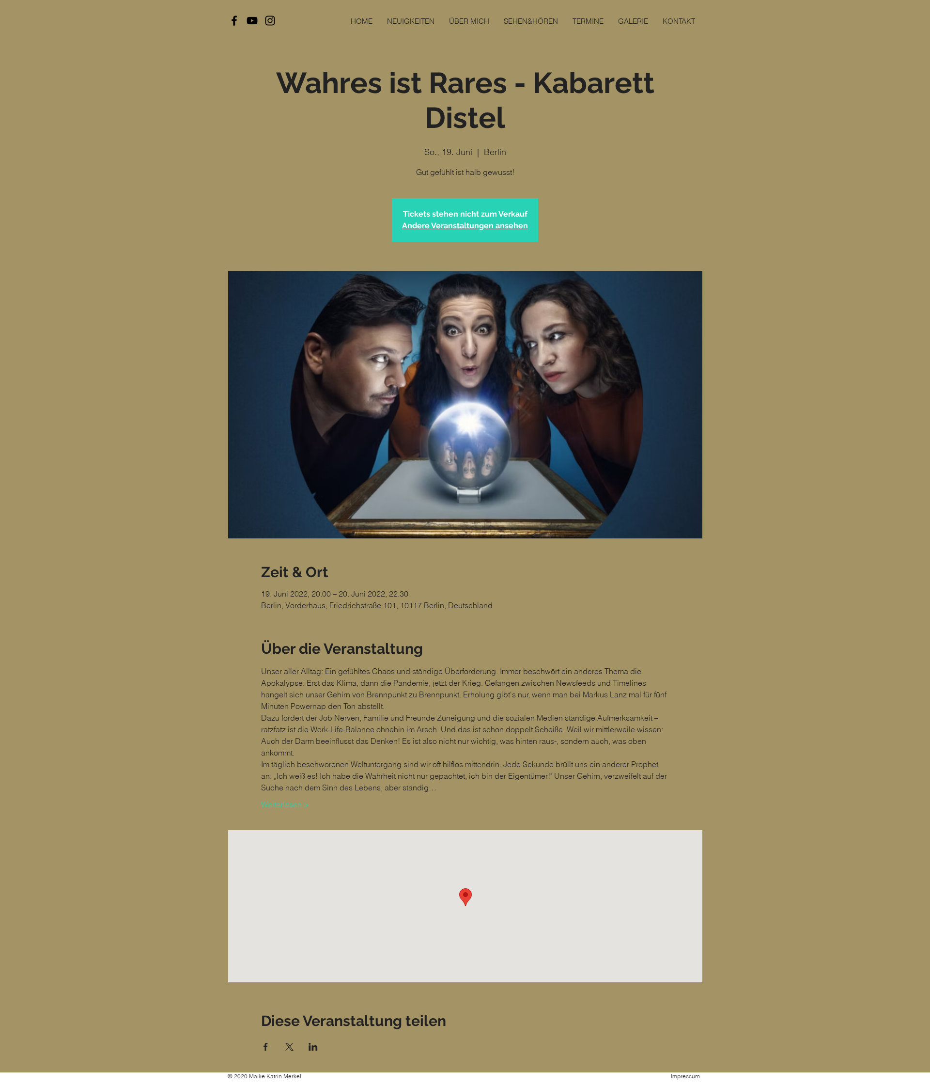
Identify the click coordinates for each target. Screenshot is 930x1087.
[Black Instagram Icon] (270, 20)
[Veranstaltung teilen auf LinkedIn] (313, 1047)
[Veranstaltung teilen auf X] (289, 1047)
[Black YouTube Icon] (252, 20)
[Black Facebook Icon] (234, 20)
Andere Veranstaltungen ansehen (465, 225)
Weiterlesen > (285, 804)
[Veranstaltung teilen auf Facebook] (265, 1047)
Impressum (685, 1076)
